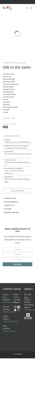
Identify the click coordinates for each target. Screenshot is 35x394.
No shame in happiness (13, 168)
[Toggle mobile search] (27, 8)
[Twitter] (4, 127)
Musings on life (21, 63)
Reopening (8, 177)
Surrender (8, 151)
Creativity (9, 205)
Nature (7, 209)
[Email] (7, 127)
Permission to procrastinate (16, 145)
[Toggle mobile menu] (31, 8)
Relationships (11, 202)
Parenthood (10, 198)
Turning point (10, 160)
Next (13, 118)
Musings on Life (11, 212)
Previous (7, 118)
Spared (7, 140)
